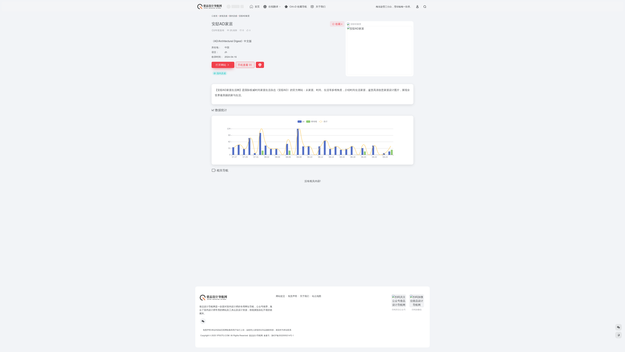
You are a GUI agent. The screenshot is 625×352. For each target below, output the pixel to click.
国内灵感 (233, 15)
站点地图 (316, 296)
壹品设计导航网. (256, 335)
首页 (215, 15)
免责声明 (292, 296)
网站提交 (280, 296)
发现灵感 (223, 15)
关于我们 (304, 296)
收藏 (338, 24)
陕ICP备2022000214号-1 (282, 335)
